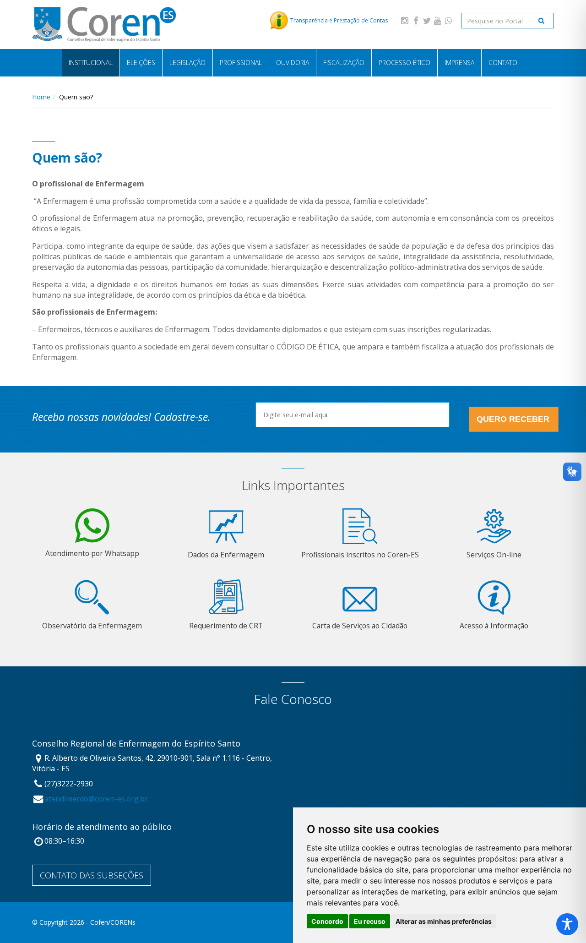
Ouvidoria (292, 62)
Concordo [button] (327, 921)
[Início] (104, 24)
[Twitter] (426, 20)
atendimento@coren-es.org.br (96, 799)
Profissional (241, 62)
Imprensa (459, 62)
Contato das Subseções (91, 875)
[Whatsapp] (448, 20)
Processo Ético (404, 62)
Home (41, 97)
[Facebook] (415, 20)
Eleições (141, 62)
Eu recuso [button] (369, 921)
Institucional (91, 62)
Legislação (187, 62)
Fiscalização (343, 62)
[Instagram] (404, 20)
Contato (502, 62)
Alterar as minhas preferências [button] (444, 921)
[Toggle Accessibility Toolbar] (567, 924)
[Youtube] (437, 20)
